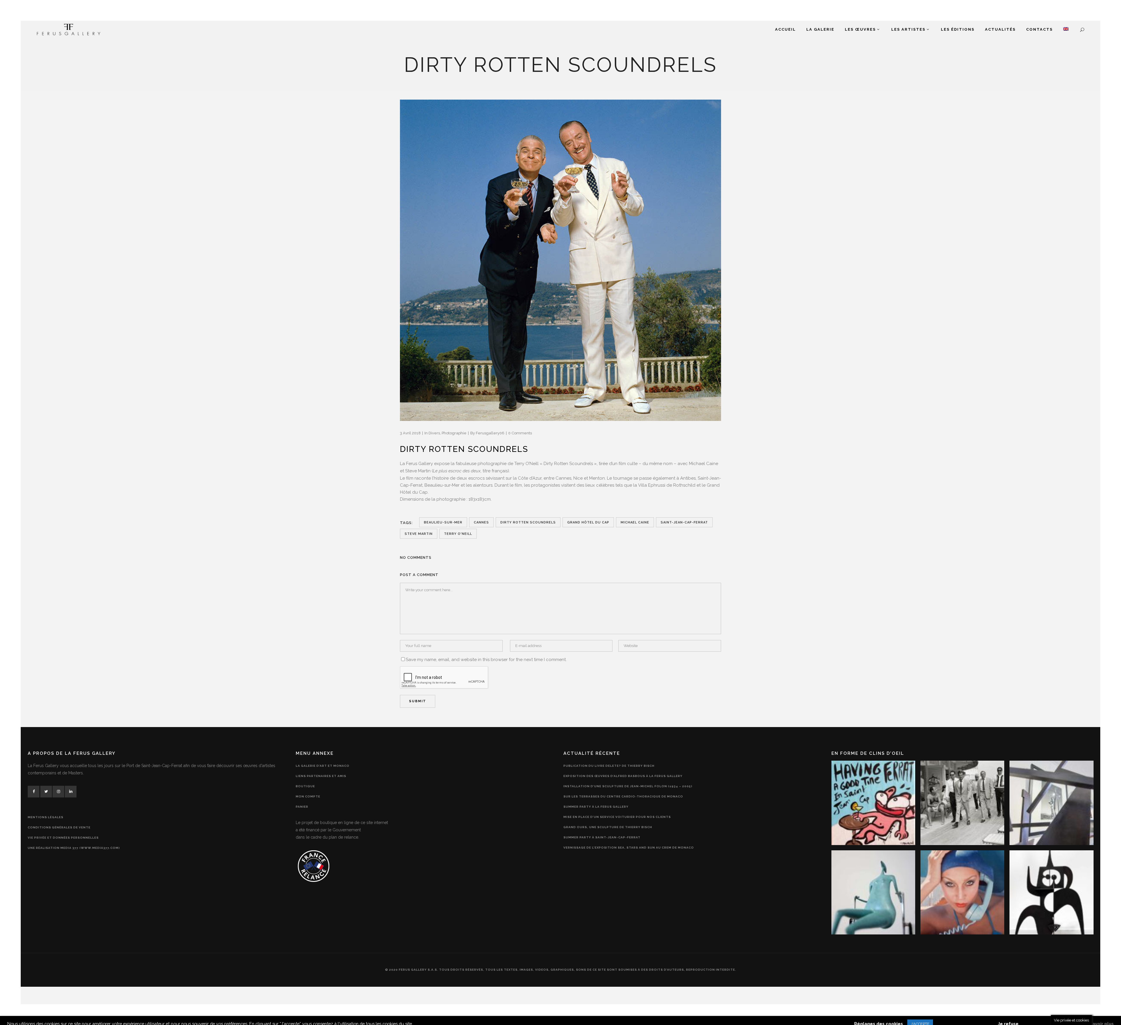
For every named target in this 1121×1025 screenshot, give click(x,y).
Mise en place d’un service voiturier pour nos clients (617, 816)
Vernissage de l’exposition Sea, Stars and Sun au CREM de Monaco (628, 847)
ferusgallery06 (490, 433)
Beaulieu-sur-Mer (443, 522)
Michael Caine (635, 522)
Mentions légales (45, 817)
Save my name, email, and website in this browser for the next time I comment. (486, 659)
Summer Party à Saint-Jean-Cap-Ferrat (601, 837)
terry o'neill (458, 534)
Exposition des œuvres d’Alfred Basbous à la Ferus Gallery (623, 776)
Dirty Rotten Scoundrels (528, 522)
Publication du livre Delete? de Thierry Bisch (609, 765)
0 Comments (520, 433)
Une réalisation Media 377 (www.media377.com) (74, 847)
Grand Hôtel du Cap (588, 522)
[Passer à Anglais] (1066, 29)
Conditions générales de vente (59, 827)
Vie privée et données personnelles (63, 837)
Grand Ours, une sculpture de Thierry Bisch (607, 827)
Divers (434, 433)
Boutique (305, 786)
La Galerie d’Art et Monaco (322, 765)
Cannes (481, 522)
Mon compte (308, 796)
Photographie (454, 433)
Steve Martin (419, 534)
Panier (302, 806)
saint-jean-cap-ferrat (684, 522)
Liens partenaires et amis (321, 776)
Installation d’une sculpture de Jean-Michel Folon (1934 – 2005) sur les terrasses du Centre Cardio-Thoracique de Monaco (627, 791)
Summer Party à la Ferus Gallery (596, 806)
